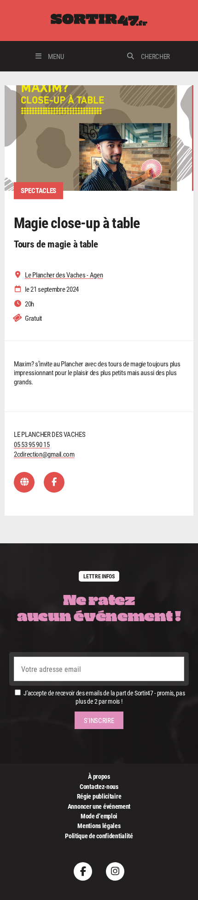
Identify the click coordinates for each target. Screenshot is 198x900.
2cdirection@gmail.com (44, 454)
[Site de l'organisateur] (24, 482)
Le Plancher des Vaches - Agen (64, 275)
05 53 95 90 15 (32, 444)
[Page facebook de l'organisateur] (54, 482)
